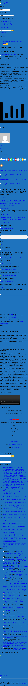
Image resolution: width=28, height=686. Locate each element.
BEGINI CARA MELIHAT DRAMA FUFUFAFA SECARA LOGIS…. (15, 648)
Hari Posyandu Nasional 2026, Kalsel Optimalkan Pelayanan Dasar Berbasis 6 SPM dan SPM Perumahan (14, 531)
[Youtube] (16, 158)
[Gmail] (18, 158)
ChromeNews (22, 683)
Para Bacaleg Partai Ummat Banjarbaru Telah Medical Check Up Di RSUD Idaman (15, 616)
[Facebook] (4, 158)
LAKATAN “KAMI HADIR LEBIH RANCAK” (13, 595)
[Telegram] (25, 158)
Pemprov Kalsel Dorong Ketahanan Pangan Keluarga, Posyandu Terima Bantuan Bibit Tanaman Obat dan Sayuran (14, 535)
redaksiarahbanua (5, 54)
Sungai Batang (13, 317)
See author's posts (4, 149)
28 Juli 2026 (4, 222)
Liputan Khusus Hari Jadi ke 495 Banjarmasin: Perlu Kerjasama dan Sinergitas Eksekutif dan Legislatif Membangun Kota (15, 591)
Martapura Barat (10, 319)
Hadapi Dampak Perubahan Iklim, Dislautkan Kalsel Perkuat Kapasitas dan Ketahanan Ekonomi (14, 544)
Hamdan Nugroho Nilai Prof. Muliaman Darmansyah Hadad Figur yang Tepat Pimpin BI (15, 480)
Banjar (23, 319)
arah (14, 419)
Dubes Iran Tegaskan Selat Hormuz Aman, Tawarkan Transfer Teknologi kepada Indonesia (15, 506)
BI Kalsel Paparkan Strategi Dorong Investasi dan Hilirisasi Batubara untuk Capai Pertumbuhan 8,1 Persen (14, 540)
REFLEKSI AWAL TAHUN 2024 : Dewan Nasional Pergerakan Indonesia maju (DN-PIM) (15, 642)
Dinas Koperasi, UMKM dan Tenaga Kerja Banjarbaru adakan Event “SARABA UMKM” (15, 576)
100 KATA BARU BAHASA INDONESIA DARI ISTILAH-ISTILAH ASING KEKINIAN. (15, 562)
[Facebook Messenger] (13, 158)
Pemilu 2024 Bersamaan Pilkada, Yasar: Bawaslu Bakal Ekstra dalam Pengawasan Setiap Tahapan (14, 553)
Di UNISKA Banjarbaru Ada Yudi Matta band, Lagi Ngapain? (15, 558)
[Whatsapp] (11, 158)
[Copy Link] (23, 158)
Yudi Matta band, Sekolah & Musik (15, 597)
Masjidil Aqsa (3, 675)
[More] (1, 164)
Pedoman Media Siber (8, 25)
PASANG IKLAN (7, 23)
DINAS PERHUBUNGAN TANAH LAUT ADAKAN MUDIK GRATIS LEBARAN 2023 (15, 567)
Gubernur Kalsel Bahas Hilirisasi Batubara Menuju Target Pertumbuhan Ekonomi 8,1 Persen (14, 526)
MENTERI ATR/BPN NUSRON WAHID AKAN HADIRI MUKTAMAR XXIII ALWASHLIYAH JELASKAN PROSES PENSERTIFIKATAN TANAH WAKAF (15, 502)
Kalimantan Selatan (10, 316)
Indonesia (17, 316)
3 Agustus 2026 (5, 208)
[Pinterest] (9, 158)
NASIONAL (5, 44)
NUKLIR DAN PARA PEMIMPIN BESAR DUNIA (14, 511)
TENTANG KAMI (7, 21)
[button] (0, 29)
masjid (11, 314)
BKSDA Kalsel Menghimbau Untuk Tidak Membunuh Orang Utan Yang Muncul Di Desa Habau (14, 601)
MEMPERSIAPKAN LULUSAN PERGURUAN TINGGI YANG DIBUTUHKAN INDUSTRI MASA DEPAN (15, 631)
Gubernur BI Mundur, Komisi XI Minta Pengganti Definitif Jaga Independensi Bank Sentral (12, 218)
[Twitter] (6, 158)
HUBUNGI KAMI (14, 441)
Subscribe (3, 32)
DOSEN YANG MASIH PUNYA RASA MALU (13, 513)
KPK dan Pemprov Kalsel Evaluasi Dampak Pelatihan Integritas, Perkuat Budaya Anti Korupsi (14, 519)
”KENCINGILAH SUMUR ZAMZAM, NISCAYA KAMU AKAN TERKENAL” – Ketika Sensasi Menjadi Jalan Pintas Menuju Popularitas (14, 484)
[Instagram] (20, 158)
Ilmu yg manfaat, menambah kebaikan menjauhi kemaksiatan (13, 492)
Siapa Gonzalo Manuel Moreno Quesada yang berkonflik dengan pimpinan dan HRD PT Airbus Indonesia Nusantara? (15, 609)
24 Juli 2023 (14, 54)
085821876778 (15, 447)
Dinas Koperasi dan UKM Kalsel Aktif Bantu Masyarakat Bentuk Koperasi (14, 522)
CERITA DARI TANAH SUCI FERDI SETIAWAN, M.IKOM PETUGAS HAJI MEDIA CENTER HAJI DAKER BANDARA (14, 496)
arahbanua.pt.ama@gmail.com (15, 444)
